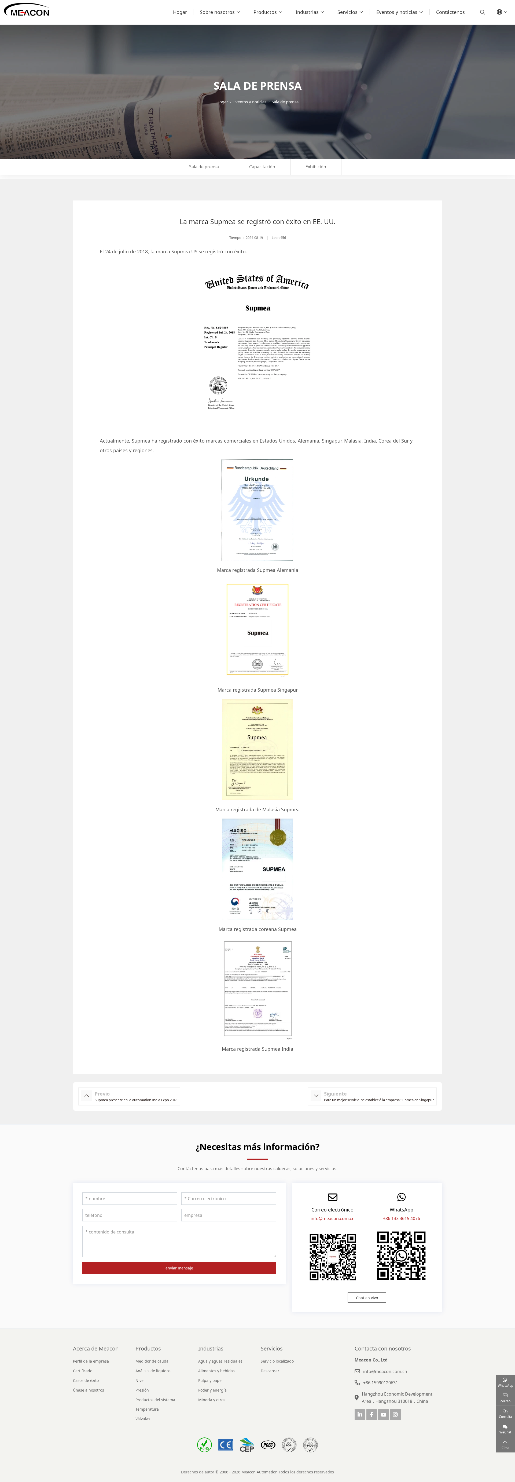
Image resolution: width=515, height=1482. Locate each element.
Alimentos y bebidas (216, 1370)
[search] (481, 12)
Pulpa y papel (210, 1380)
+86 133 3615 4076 (401, 1218)
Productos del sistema (155, 1399)
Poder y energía (212, 1390)
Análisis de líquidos (153, 1370)
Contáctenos (450, 12)
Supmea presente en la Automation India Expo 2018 (136, 1099)
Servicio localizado (277, 1361)
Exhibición (316, 167)
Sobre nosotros (217, 12)
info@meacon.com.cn (333, 1218)
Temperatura (147, 1409)
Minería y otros (211, 1399)
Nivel (140, 1380)
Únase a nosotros (88, 1390)
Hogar (180, 12)
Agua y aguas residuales (220, 1361)
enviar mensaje (179, 1268)
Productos (265, 12)
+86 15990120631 (380, 1383)
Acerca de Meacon (96, 1348)
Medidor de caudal (152, 1361)
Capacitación (262, 167)
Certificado (82, 1370)
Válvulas (142, 1418)
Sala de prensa (204, 167)
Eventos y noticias (396, 12)
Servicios (347, 12)
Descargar (270, 1370)
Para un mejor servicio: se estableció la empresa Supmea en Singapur (379, 1099)
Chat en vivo (367, 1297)
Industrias (307, 12)
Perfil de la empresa (91, 1361)
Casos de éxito (86, 1380)
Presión (142, 1390)
